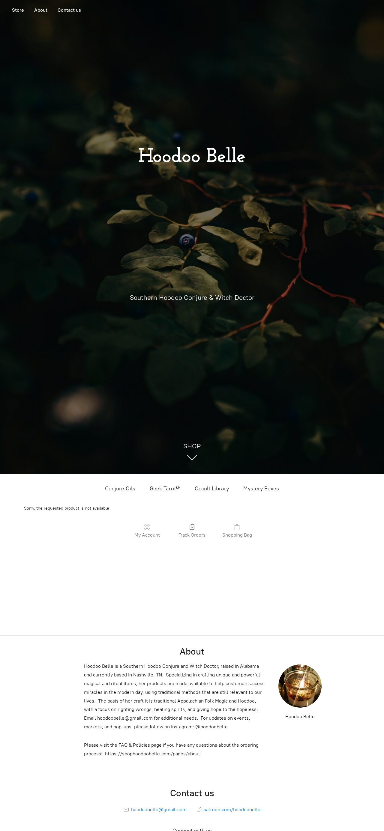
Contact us (69, 10)
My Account (147, 535)
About (40, 10)
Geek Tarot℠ (165, 488)
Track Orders (192, 535)
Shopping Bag (237, 535)
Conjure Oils (120, 488)
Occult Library (212, 488)
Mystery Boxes (261, 488)
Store (18, 10)
